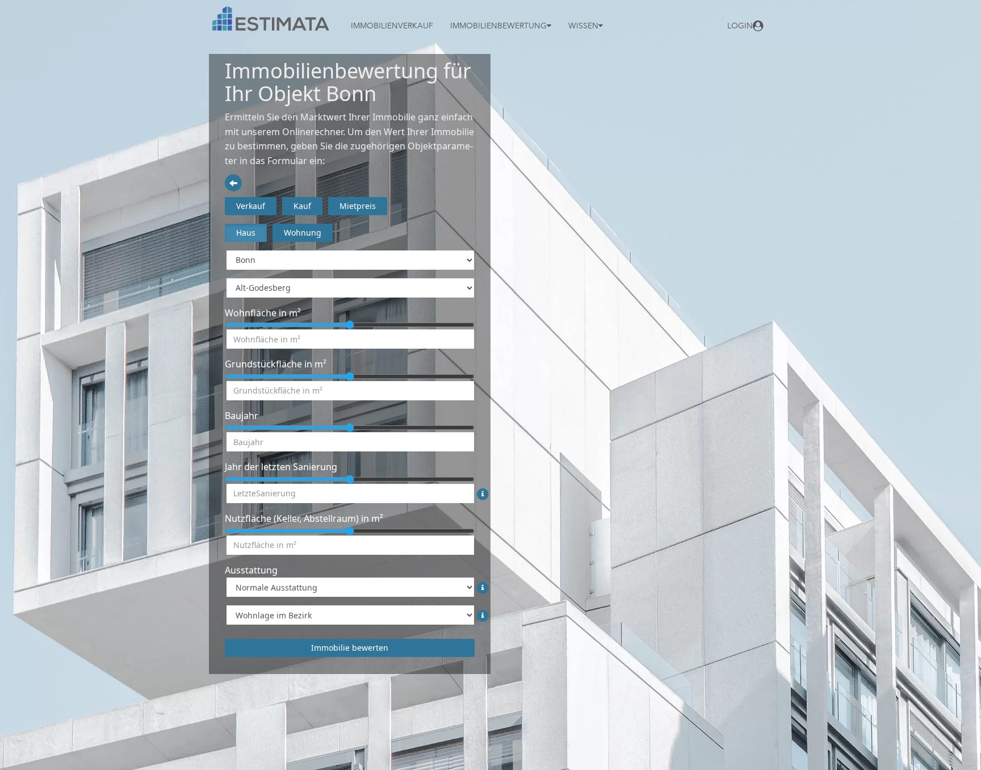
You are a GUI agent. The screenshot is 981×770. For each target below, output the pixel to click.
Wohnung (302, 232)
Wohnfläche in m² (263, 313)
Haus (245, 232)
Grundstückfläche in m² (275, 364)
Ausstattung (251, 570)
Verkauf (250, 205)
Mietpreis (357, 205)
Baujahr (241, 415)
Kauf (302, 205)
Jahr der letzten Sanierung (281, 467)
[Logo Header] (271, 18)
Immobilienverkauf (392, 25)
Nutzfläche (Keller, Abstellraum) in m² (304, 518)
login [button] (740, 25)
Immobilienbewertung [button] (498, 25)
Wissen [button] (583, 25)
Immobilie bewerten (349, 647)
